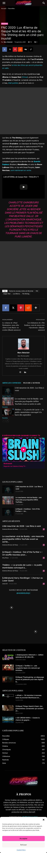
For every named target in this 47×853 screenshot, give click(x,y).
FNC (37, 291)
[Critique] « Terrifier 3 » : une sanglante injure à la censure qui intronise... (28, 668)
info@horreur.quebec (30, 817)
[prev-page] (3, 420)
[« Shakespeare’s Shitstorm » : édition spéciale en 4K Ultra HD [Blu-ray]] (8, 657)
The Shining (25, 294)
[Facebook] (4, 49)
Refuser (23, 845)
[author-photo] (23, 349)
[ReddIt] (20, 49)
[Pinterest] (15, 49)
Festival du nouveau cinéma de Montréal (21, 291)
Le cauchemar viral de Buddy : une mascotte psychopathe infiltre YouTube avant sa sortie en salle (29, 401)
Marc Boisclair (8, 42)
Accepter (23, 838)
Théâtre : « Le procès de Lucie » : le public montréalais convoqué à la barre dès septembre (29, 412)
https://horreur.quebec (23, 356)
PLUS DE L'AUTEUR (31, 383)
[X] (10, 49)
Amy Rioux (5, 558)
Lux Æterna (16, 294)
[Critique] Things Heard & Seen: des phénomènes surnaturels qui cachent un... (29, 708)
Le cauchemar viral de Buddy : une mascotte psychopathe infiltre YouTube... (29, 499)
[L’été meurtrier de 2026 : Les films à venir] (8, 390)
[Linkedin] (26, 372)
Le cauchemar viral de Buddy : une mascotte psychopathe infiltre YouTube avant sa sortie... (23, 539)
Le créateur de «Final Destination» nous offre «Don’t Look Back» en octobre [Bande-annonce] (11, 326)
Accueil (3, 8)
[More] (35, 307)
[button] (43, 820)
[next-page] (7, 420)
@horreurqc (23, 593)
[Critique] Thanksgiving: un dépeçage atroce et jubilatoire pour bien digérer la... (30, 679)
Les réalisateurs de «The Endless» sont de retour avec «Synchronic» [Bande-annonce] (34, 326)
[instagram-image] (11, 607)
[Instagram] (21, 372)
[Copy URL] (31, 49)
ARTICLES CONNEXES (11, 383)
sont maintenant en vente (20, 170)
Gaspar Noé (6, 294)
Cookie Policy (21, 850)
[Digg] (25, 49)
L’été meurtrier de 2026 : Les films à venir (21, 526)
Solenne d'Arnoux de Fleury (10, 529)
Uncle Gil (5, 583)
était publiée (13, 83)
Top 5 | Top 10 (6, 396)
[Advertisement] (23, 110)
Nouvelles (11, 8)
